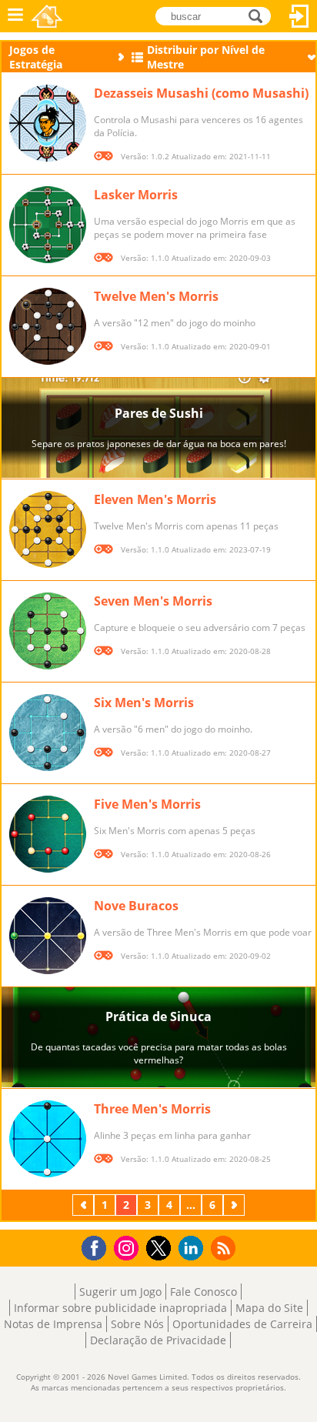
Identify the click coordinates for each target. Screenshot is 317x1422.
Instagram (128, 1246)
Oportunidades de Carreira (242, 1324)
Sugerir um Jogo (120, 1291)
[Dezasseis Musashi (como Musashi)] (47, 123)
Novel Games (47, 16)
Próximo (235, 1204)
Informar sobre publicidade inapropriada (120, 1307)
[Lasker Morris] (47, 224)
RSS (225, 1247)
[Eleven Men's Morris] (47, 529)
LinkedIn (193, 1248)
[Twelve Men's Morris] (47, 326)
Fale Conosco (203, 1291)
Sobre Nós (137, 1324)
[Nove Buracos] (47, 935)
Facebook (98, 1246)
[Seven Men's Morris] (47, 630)
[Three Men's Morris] (47, 1138)
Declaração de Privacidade (158, 1340)
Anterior (84, 1204)
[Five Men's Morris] (47, 834)
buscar (260, 15)
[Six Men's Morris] (47, 732)
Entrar (299, 16)
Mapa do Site (269, 1307)
